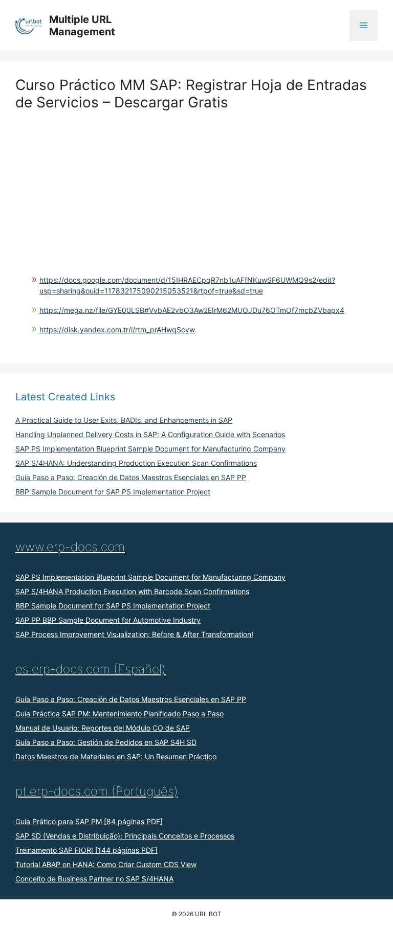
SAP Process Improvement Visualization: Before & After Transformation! (134, 634)
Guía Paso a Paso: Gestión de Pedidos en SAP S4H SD (105, 742)
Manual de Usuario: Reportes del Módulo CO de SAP (102, 727)
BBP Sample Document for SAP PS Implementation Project (112, 491)
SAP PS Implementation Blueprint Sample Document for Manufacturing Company (150, 448)
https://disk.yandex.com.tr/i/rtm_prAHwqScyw (117, 329)
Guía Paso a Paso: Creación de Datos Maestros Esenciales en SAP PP (130, 477)
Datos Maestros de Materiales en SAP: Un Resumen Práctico (115, 756)
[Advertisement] (196, 182)
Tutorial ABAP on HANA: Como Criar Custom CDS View (105, 864)
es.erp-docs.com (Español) (90, 669)
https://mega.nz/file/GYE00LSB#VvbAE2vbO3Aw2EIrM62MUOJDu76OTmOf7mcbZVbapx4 (191, 310)
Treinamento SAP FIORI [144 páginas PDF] (86, 850)
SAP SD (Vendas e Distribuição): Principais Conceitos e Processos (124, 835)
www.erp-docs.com (70, 546)
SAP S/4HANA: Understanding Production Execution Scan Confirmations (136, 463)
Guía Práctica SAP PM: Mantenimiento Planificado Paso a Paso (119, 713)
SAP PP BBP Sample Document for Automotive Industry (108, 620)
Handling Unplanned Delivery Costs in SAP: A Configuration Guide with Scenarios (150, 434)
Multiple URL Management (82, 25)
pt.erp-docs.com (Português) (96, 791)
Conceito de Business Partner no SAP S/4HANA (94, 878)
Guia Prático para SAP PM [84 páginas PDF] (89, 821)
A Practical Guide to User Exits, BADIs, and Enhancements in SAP (123, 420)
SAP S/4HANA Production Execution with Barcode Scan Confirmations (132, 591)
